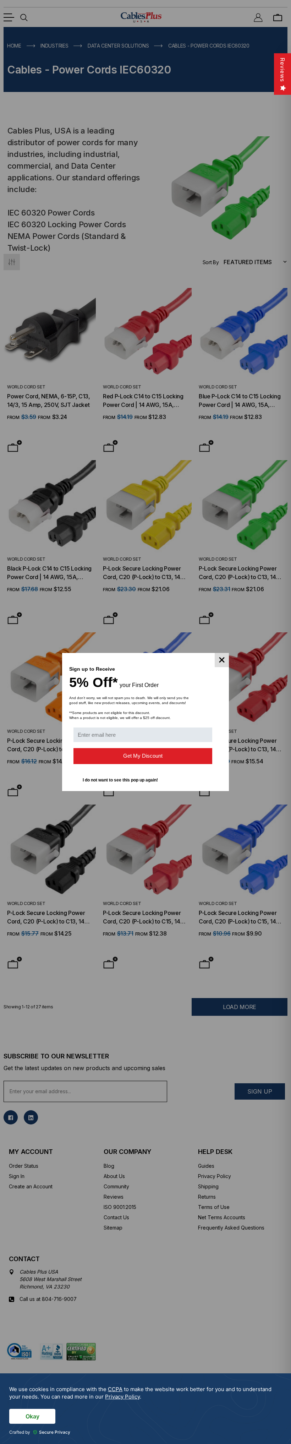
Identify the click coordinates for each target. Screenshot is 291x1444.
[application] (145, 1408)
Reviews (282, 70)
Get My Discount (143, 756)
